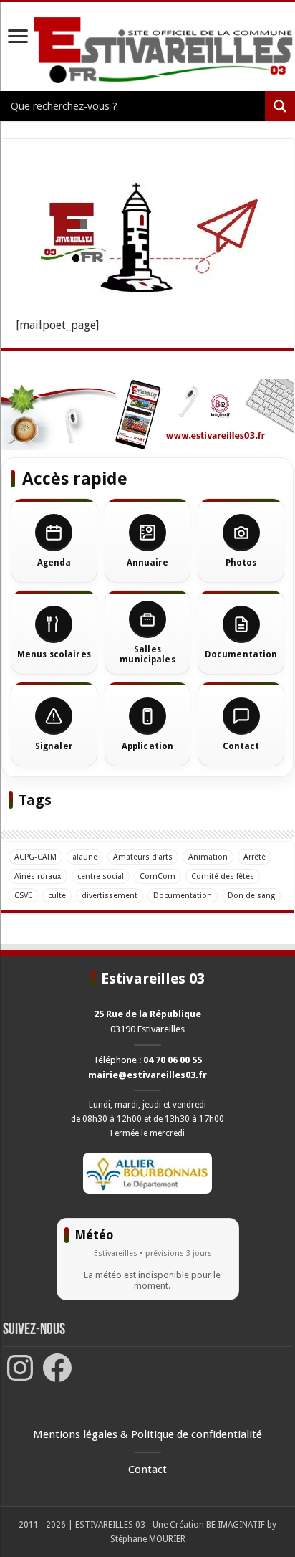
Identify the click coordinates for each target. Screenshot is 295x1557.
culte (57, 895)
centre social (100, 876)
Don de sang (251, 895)
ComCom (157, 876)
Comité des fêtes (222, 876)
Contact (147, 1469)
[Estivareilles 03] (147, 414)
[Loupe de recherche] (280, 106)
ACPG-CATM (35, 857)
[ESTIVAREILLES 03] (147, 51)
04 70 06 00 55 (172, 1059)
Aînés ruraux (38, 876)
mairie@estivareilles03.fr (147, 1075)
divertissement (109, 895)
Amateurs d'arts (143, 857)
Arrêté (254, 857)
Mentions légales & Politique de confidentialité (147, 1434)
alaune (84, 857)
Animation (208, 857)
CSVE (23, 895)
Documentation (182, 895)
